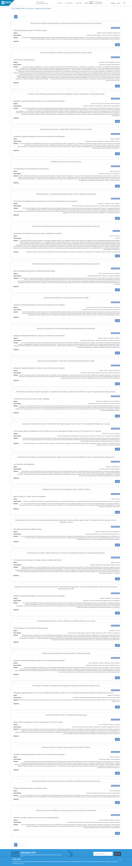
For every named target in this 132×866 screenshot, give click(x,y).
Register (113, 3)
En (124, 3)
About (87, 3)
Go (117, 44)
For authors (68, 3)
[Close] (120, 859)
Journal (59, 3)
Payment (78, 3)
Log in (118, 3)
